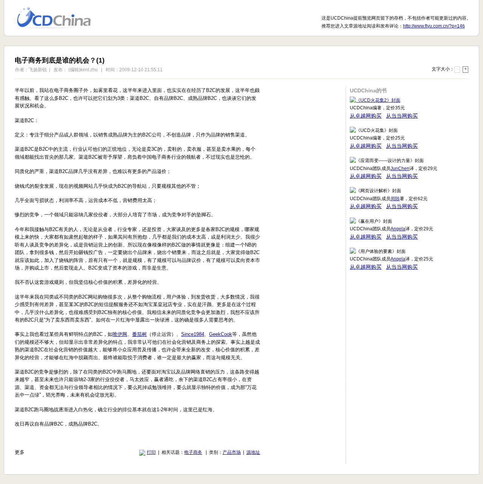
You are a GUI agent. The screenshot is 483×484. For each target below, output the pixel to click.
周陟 (395, 198)
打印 (151, 452)
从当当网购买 (402, 116)
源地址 (253, 452)
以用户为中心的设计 (58, 18)
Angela (398, 228)
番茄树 (139, 334)
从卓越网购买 (365, 116)
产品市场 (232, 452)
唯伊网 (119, 334)
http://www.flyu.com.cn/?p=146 (434, 26)
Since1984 (192, 334)
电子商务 (193, 452)
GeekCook (220, 334)
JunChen (400, 168)
